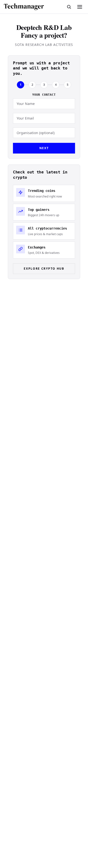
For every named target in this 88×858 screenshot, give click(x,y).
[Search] (69, 6)
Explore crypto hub (44, 268)
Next (44, 148)
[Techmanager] (24, 6)
